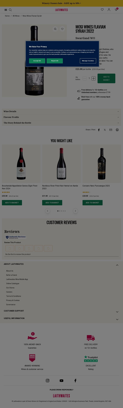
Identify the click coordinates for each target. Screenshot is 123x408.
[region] (62, 54)
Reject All (54, 61)
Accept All (37, 61)
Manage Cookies (88, 61)
